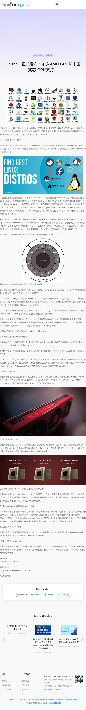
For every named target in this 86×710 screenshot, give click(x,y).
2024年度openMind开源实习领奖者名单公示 (69, 640)
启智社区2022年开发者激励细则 (17, 627)
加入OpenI (6, 689)
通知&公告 (11, 633)
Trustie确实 (53, 703)
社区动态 (38, 652)
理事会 (5, 681)
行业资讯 (49, 55)
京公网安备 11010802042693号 (66, 699)
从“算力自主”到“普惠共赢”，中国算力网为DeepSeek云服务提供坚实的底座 (43, 644)
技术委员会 (6, 685)
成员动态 (25, 685)
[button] (57, 4)
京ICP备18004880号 (46, 699)
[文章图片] (43, 630)
